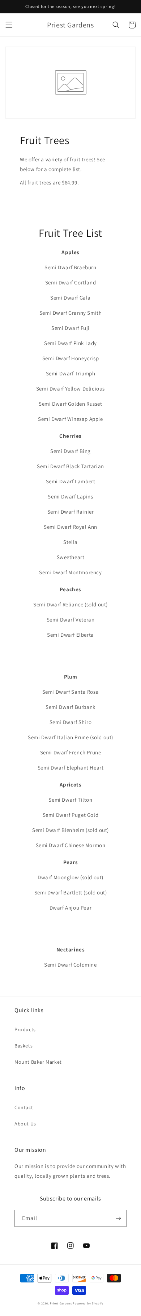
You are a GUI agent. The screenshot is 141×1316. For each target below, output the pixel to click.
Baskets (23, 1045)
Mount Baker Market (38, 1062)
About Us (25, 1123)
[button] (9, 25)
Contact (23, 1107)
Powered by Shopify (88, 1303)
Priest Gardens (61, 1303)
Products (25, 1029)
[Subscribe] (118, 1218)
